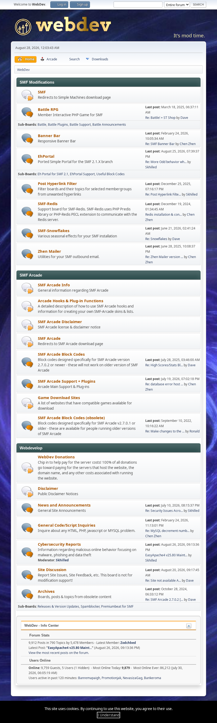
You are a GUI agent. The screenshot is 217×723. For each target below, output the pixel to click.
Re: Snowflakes (156, 239)
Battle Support (80, 124)
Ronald (194, 431)
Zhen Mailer (49, 251)
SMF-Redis (47, 203)
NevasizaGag (132, 678)
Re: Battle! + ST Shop (160, 117)
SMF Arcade (49, 338)
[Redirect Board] (27, 95)
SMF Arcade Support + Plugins (66, 381)
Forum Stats (38, 635)
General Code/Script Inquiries (66, 525)
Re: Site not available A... (163, 580)
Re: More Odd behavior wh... (166, 162)
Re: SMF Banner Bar (160, 144)
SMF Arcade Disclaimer (60, 321)
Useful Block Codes (110, 174)
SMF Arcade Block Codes (61, 354)
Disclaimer (48, 488)
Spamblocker (90, 606)
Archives (46, 591)
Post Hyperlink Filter (57, 183)
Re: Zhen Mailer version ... (164, 257)
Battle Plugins (58, 124)
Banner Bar (49, 135)
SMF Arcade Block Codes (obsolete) (71, 417)
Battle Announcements (109, 124)
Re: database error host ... (164, 384)
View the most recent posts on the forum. (59, 652)
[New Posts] (27, 112)
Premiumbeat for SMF (117, 606)
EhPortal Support (82, 174)
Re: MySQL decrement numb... (167, 530)
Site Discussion (52, 569)
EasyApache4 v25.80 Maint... (166, 555)
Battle (42, 124)
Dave (184, 117)
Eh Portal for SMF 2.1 (53, 174)
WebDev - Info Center (41, 625)
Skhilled (151, 167)
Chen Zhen (188, 144)
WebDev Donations (56, 456)
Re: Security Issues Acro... (164, 510)
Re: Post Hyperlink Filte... (163, 194)
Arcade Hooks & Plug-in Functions (70, 300)
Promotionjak (111, 678)
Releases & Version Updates (58, 606)
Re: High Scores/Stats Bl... (164, 365)
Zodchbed (128, 642)
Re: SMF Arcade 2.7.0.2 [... (164, 599)
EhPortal (46, 156)
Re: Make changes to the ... (164, 431)
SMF (42, 91)
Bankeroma (152, 678)
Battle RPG (48, 109)
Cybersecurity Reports (59, 544)
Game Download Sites (59, 397)
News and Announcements (64, 505)
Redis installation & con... (163, 214)
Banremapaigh (89, 678)
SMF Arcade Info (54, 284)
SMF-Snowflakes (53, 230)
